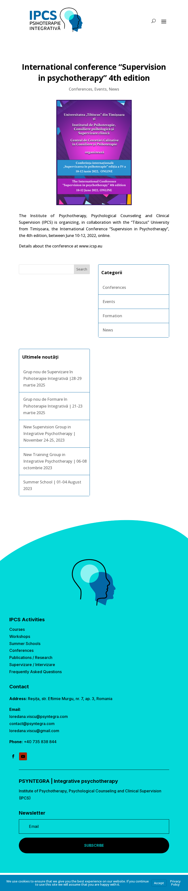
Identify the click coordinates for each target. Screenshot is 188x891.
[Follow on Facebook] (13, 756)
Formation (112, 315)
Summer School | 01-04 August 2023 (52, 485)
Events (100, 89)
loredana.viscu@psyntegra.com (38, 716)
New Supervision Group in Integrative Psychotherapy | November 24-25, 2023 (49, 433)
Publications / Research (30, 657)
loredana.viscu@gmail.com (34, 730)
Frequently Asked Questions (35, 671)
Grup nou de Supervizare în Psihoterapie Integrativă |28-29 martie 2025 (52, 378)
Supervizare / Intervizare (32, 664)
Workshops (19, 636)
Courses (17, 629)
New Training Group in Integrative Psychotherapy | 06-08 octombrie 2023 (55, 461)
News (114, 89)
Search (81, 269)
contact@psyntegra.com (32, 723)
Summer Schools (24, 643)
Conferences (80, 89)
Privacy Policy (175, 883)
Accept (159, 883)
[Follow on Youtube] (23, 756)
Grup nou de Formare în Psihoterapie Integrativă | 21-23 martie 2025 (52, 406)
